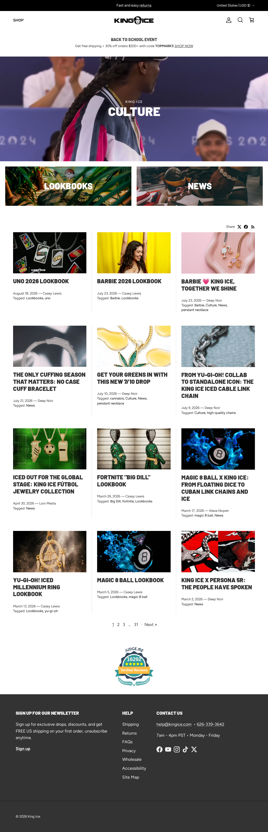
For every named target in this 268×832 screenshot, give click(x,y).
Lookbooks (34, 298)
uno (48, 298)
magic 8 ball (203, 515)
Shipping (130, 724)
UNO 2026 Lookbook (41, 281)
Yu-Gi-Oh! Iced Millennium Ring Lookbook (36, 586)
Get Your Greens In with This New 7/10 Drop (132, 378)
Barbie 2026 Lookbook (129, 281)
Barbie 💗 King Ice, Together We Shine (209, 285)
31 (136, 624)
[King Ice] (134, 20)
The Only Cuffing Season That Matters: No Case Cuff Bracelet (49, 381)
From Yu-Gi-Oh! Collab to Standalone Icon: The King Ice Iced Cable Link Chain (217, 385)
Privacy (129, 750)
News (222, 305)
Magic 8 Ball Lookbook (130, 579)
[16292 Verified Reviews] (134, 687)
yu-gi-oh (51, 611)
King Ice (34, 816)
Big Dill (115, 501)
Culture (211, 305)
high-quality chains (221, 413)
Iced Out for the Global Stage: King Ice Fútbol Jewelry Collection (48, 484)
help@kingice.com (174, 724)
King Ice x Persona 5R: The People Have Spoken (216, 583)
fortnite (128, 501)
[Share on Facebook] (246, 227)
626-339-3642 (210, 724)
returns (145, 5)
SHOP (18, 20)
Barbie (115, 298)
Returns (129, 733)
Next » (150, 624)
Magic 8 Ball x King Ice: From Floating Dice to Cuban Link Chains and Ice (215, 488)
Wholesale (132, 759)
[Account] (228, 20)
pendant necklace (194, 310)
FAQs (127, 741)
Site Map (130, 777)
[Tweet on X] (239, 227)
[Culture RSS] (253, 227)
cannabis (117, 398)
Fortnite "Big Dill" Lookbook (123, 480)
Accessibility (134, 768)
